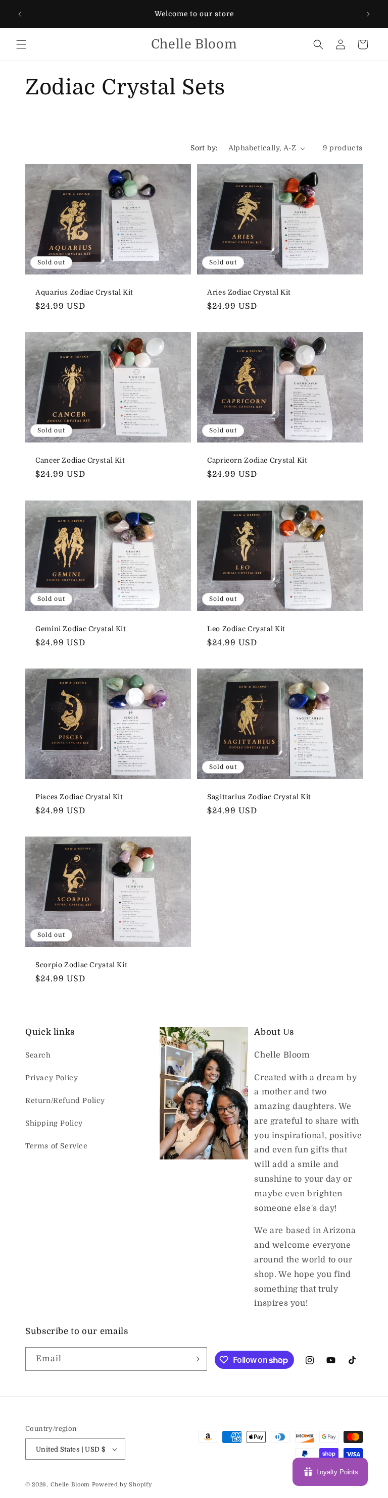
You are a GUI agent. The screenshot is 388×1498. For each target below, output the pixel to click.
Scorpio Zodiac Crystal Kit (81, 965)
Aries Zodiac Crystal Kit (249, 292)
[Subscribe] (195, 1359)
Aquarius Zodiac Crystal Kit (84, 292)
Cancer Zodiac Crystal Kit (80, 460)
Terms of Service (56, 1146)
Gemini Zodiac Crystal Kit (80, 628)
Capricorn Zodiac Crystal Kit (257, 460)
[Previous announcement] (20, 14)
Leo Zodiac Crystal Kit (246, 628)
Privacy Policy (51, 1078)
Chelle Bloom (70, 1484)
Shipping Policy (54, 1123)
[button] (21, 44)
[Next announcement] (368, 14)
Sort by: (204, 148)
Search (38, 1055)
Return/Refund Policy (65, 1100)
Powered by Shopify (122, 1484)
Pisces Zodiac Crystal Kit (79, 796)
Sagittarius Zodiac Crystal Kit (259, 796)
